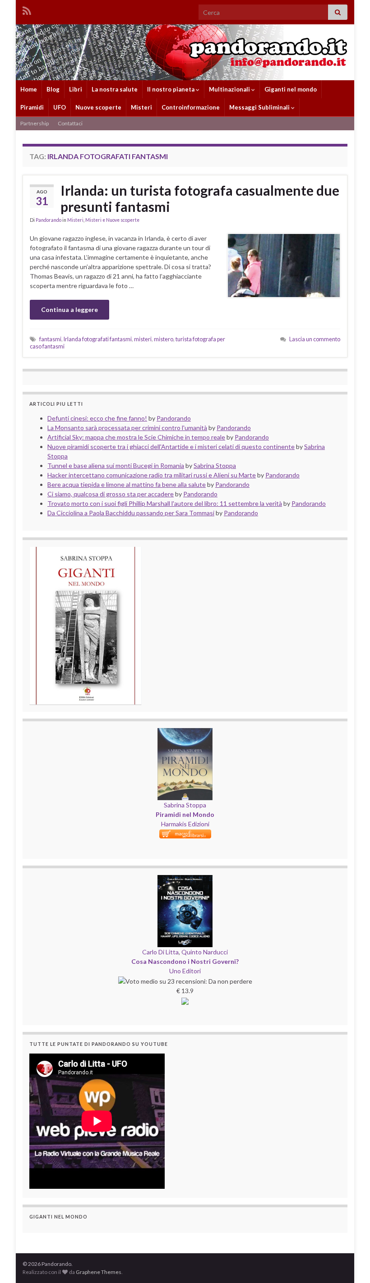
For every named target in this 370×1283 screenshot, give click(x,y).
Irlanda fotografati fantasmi (98, 339)
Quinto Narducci (204, 952)
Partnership (34, 123)
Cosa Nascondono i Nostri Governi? (185, 961)
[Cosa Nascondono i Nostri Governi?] (185, 880)
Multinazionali (230, 89)
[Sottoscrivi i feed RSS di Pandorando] (27, 9)
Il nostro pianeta (171, 89)
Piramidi (32, 107)
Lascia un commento (314, 339)
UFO (59, 107)
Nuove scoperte (98, 107)
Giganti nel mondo (290, 89)
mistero (163, 339)
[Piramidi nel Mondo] (185, 733)
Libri (75, 89)
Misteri (141, 107)
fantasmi (50, 339)
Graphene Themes (98, 1272)
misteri (143, 339)
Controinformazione (191, 107)
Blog (53, 89)
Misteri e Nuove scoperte (112, 220)
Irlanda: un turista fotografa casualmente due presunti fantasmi (199, 198)
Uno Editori (185, 971)
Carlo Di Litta (160, 952)
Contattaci (70, 123)
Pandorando (48, 220)
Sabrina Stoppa (185, 805)
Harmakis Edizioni (185, 824)
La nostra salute (115, 89)
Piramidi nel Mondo (185, 814)
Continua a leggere (69, 309)
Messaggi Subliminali (260, 107)
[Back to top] (349, 1262)
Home (28, 89)
